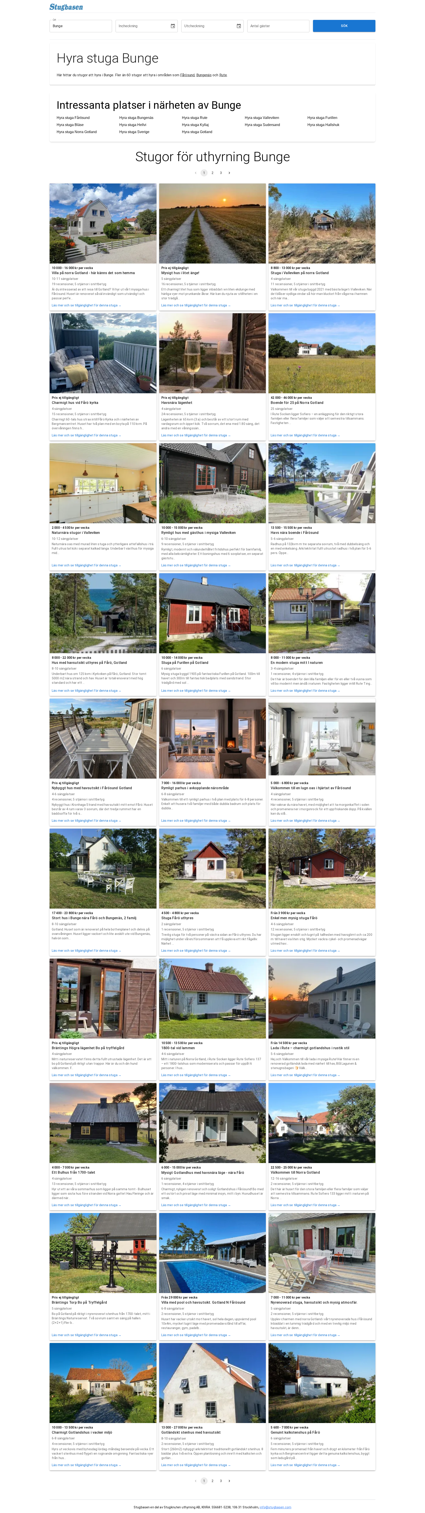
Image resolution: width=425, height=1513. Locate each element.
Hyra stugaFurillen (322, 118)
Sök (344, 26)
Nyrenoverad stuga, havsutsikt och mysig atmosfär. (314, 1302)
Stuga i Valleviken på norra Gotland (300, 273)
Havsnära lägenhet (176, 403)
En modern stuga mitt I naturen (297, 663)
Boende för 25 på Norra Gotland (297, 403)
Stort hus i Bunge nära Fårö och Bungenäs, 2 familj (94, 918)
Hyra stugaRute (194, 118)
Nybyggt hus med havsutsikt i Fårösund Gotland (92, 788)
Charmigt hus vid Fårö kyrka (75, 403)
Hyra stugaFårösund (73, 118)
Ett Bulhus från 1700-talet (73, 1172)
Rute (223, 75)
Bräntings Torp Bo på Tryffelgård (79, 1302)
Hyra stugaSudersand (262, 125)
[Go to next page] (229, 172)
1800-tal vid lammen (178, 1048)
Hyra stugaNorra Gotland (77, 132)
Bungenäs (204, 75)
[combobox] (77, 26)
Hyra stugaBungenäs (136, 118)
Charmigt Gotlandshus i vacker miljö (82, 1432)
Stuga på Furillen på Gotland (184, 663)
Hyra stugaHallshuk (323, 125)
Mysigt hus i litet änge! (180, 273)
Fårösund (187, 75)
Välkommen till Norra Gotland (295, 1172)
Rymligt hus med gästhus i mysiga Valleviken (198, 533)
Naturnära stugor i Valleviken (76, 533)
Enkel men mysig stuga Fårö (294, 918)
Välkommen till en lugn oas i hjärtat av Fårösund (311, 788)
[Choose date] (172, 26)
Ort (55, 19)
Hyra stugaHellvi (132, 125)
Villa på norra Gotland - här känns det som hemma (93, 273)
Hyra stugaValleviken (262, 118)
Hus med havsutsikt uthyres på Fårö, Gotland (89, 663)
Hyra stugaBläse (70, 125)
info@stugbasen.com (275, 1507)
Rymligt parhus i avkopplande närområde (195, 788)
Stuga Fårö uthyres (177, 918)
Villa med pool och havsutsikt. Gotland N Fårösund (203, 1302)
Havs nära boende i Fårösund (295, 533)
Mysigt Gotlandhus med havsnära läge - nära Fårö (202, 1173)
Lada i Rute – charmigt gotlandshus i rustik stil (310, 1048)
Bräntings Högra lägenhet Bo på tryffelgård (88, 1048)
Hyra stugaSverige (134, 132)
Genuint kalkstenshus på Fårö (295, 1432)
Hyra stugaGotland (197, 132)
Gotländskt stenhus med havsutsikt (191, 1432)
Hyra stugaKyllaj (195, 125)
